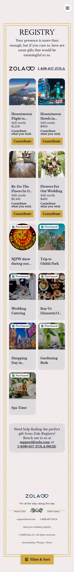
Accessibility (28, 543)
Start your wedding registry (37, 527)
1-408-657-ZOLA (51, 68)
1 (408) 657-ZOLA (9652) (36, 446)
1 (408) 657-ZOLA (48, 519)
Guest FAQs (36, 511)
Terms (49, 543)
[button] (22, 94)
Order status (53, 511)
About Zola (19, 511)
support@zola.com (35, 442)
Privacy (40, 543)
